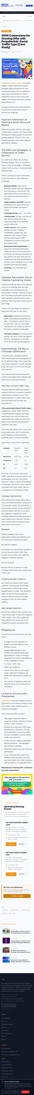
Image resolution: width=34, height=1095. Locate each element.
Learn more (14, 1088)
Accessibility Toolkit (7, 1071)
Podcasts (4, 1036)
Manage (6, 1092)
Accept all (25, 1092)
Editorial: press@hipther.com (9, 1051)
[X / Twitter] (10, 1005)
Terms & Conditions (6, 1064)
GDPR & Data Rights (7, 1067)
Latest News (6, 31)
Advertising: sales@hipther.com (10, 1054)
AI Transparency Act (7, 1074)
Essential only (15, 1092)
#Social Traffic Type (9, 913)
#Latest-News (14, 910)
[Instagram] (6, 1005)
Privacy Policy (5, 1061)
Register (12, 844)
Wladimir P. (7, 52)
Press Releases (5, 1018)
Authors (3, 1039)
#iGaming (5, 910)
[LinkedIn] (14, 1005)
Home (4, 26)
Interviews (4, 1021)
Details (21, 844)
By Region (4, 1027)
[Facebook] (2, 1005)
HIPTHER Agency (6, 1048)
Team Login (4, 1077)
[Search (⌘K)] (27, 16)
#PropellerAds (25, 910)
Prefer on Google (18, 896)
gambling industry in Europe (11, 20)
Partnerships (5, 1030)
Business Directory (6, 1033)
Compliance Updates (7, 1024)
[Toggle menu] (31, 16)
